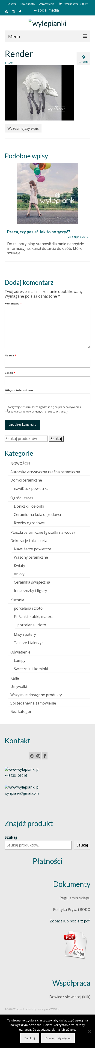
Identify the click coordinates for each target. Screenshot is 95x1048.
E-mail (10, 372)
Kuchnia (17, 599)
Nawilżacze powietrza (32, 548)
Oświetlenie (20, 652)
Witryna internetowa (19, 390)
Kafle (14, 678)
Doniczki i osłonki (29, 506)
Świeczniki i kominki (31, 668)
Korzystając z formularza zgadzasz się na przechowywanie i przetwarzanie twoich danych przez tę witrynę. (44, 409)
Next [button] (86, 217)
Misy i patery (25, 634)
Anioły (19, 573)
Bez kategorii (21, 711)
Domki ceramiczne (26, 480)
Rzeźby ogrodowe (29, 522)
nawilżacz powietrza (31, 488)
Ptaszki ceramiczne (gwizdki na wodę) (42, 532)
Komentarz (13, 303)
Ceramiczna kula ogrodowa (37, 514)
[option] (47, 214)
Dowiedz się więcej (58, 1038)
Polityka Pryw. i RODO (71, 909)
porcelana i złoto (28, 608)
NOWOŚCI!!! (20, 463)
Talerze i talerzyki (29, 642)
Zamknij (29, 1038)
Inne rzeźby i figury (30, 590)
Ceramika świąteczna (32, 582)
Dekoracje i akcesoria (28, 540)
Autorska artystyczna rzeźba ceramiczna (45, 471)
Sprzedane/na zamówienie (33, 703)
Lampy (19, 660)
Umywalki (18, 686)
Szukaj (56, 438)
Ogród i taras (21, 497)
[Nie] (89, 1031)
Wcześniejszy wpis (23, 128)
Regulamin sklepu (74, 897)
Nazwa (10, 355)
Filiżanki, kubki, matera (33, 616)
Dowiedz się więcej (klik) (69, 996)
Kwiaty (19, 565)
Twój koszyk (75, 4)
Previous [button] (9, 217)
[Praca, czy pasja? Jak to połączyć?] (47, 193)
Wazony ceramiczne (31, 557)
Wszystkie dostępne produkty (36, 694)
